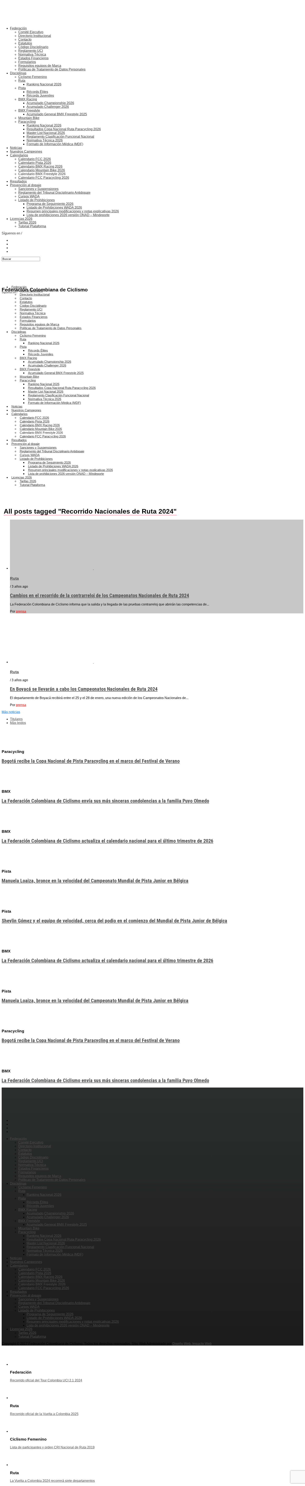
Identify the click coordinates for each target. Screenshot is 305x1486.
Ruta (21, 80)
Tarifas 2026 (27, 222)
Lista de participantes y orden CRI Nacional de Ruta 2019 (52, 1447)
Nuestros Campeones (26, 151)
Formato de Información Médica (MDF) (55, 144)
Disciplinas (18, 73)
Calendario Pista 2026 (34, 162)
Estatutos (25, 43)
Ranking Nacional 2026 (44, 84)
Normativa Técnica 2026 (45, 140)
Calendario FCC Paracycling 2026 (43, 177)
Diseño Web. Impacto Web (192, 1343)
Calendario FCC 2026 (34, 159)
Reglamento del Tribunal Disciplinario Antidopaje (54, 192)
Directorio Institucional (34, 36)
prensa (21, 611)
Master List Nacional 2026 (46, 133)
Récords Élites (37, 92)
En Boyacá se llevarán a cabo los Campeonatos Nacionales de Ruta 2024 (83, 689)
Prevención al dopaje (25, 185)
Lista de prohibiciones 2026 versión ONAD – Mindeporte (68, 215)
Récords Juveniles (40, 95)
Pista (22, 88)
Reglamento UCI (30, 50)
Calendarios (19, 155)
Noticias (16, 148)
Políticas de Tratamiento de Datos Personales (51, 69)
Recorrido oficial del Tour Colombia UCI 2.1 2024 (46, 1380)
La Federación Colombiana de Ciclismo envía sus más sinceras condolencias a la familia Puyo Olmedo (105, 801)
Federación (18, 28)
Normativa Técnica (32, 54)
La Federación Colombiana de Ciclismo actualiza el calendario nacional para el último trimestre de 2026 (107, 841)
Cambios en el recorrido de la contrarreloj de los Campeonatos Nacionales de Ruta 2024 (99, 595)
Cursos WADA (29, 196)
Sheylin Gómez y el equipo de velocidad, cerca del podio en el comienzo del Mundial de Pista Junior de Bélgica (114, 921)
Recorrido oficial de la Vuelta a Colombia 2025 (44, 1414)
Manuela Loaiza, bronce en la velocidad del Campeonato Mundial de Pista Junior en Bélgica (95, 881)
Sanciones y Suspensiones (38, 189)
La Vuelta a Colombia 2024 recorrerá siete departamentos (52, 1480)
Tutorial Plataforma (32, 226)
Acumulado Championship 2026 (50, 103)
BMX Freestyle (29, 110)
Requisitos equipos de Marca (39, 65)
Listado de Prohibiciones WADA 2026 (54, 207)
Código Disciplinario (33, 47)
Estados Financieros (33, 58)
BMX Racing (27, 99)
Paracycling (27, 121)
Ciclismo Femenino (32, 77)
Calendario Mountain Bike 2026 (41, 170)
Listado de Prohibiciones (36, 200)
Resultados (18, 181)
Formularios (27, 62)
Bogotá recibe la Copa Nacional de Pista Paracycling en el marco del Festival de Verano (91, 761)
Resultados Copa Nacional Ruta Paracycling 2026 (64, 129)
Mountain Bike (28, 118)
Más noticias (11, 712)
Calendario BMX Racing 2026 (40, 166)
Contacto (25, 39)
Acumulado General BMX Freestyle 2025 (57, 114)
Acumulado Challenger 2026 (48, 106)
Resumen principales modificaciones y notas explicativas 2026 (73, 211)
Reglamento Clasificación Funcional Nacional (60, 136)
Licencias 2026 (21, 218)
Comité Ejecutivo (30, 32)
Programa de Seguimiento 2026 (50, 204)
